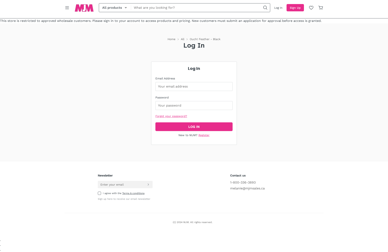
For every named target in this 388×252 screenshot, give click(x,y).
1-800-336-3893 (243, 182)
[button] (320, 7)
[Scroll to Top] (380, 230)
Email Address (165, 78)
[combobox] (184, 7)
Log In (278, 7)
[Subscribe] (148, 184)
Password (162, 97)
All (182, 39)
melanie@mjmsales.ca (247, 188)
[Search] (265, 7)
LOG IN (194, 127)
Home (171, 39)
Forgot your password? (171, 116)
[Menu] (67, 7)
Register (204, 135)
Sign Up (295, 7)
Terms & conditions (133, 193)
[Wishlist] (311, 7)
